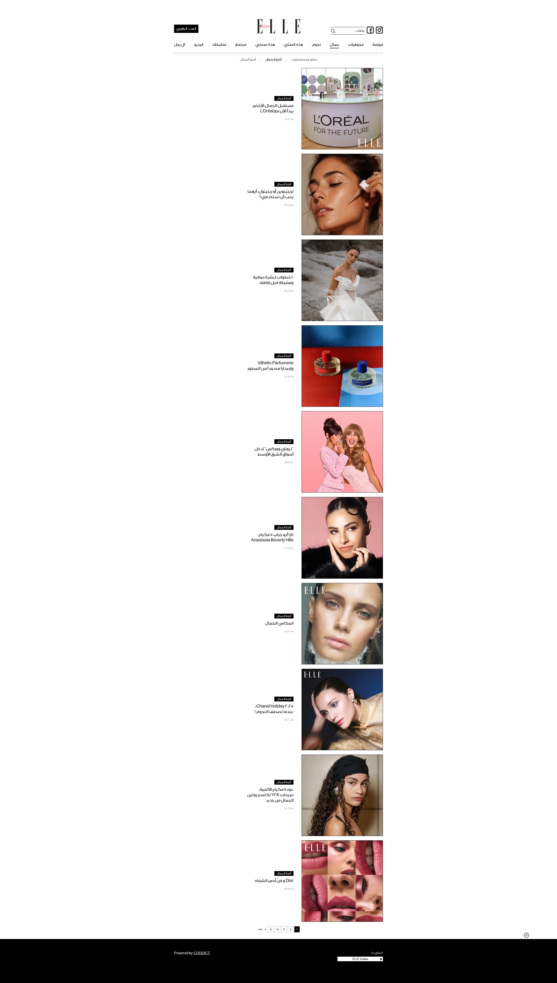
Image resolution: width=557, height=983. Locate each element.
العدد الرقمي (186, 29)
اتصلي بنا (377, 952)
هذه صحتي (265, 44)
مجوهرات (356, 44)
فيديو (198, 44)
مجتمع (241, 44)
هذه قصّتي (293, 44)
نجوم (316, 44)
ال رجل (179, 44)
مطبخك (219, 44)
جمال (334, 44)
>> (260, 929)
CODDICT (201, 953)
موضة (377, 44)
